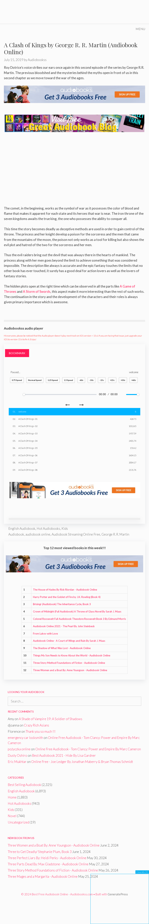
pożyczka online (19, 749)
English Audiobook (21, 528)
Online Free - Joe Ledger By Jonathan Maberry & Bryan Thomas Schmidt (82, 762)
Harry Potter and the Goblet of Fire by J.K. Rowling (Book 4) (66, 597)
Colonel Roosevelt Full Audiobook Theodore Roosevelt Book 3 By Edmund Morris (79, 618)
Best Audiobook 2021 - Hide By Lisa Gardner (64, 755)
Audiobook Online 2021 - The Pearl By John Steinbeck (64, 626)
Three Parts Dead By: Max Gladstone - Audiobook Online (48, 864)
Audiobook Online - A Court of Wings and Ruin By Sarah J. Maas (69, 640)
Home (12, 797)
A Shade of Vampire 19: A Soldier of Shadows (50, 719)
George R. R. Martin (115, 534)
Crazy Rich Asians (36, 725)
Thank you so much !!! (40, 731)
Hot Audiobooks (48, 528)
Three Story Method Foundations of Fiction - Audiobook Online (69, 662)
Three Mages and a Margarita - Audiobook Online (43, 876)
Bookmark (17, 353)
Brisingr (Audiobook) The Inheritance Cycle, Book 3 (62, 604)
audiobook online (37, 534)
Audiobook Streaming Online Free (76, 534)
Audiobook (16, 534)
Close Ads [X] (142, 872)
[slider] (60, 394)
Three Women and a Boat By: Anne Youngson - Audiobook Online (70, 670)
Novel (12, 816)
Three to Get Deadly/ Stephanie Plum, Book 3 (40, 852)
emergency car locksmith (25, 738)
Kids (65, 528)
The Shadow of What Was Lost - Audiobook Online (62, 648)
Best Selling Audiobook (24, 785)
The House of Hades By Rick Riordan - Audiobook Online (65, 589)
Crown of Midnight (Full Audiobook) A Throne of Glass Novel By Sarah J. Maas (77, 611)
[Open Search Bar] (121, 29)
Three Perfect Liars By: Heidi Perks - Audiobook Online (47, 858)
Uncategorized (18, 822)
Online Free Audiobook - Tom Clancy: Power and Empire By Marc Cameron (88, 749)
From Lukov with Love (45, 633)
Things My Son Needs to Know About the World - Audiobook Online (71, 655)
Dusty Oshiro (17, 755)
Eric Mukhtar (17, 762)
